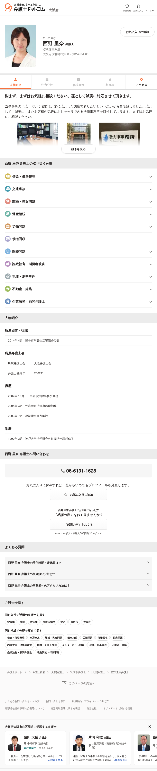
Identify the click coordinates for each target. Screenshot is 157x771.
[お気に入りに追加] (137, 31)
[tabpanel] (78, 271)
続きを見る (78, 149)
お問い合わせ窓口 (55, 701)
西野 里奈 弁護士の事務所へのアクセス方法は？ (39, 585)
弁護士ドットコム (17, 672)
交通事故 (35, 637)
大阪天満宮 (49, 622)
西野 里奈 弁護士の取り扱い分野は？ (32, 574)
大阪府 (53, 9)
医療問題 (118, 637)
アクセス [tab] (141, 85)
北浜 (22, 622)
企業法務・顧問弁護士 (19, 652)
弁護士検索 (39, 672)
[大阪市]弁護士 (78, 672)
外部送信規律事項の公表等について (24, 708)
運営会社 (91, 708)
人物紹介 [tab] (15, 85)
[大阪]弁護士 (57, 672)
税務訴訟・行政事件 (48, 652)
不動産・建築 (119, 645)
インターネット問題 (73, 645)
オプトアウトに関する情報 (117, 708)
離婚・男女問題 (53, 637)
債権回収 (103, 637)
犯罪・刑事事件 (98, 645)
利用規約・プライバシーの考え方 (90, 701)
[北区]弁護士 (98, 672)
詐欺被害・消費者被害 (19, 645)
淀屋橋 (11, 622)
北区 (63, 622)
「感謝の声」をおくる (78, 524)
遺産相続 (72, 637)
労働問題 (87, 637)
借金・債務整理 (16, 637)
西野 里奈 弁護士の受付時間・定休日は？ (34, 562)
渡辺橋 (34, 622)
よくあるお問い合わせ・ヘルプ (22, 701)
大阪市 (74, 622)
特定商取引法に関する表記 (65, 708)
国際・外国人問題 (47, 645)
